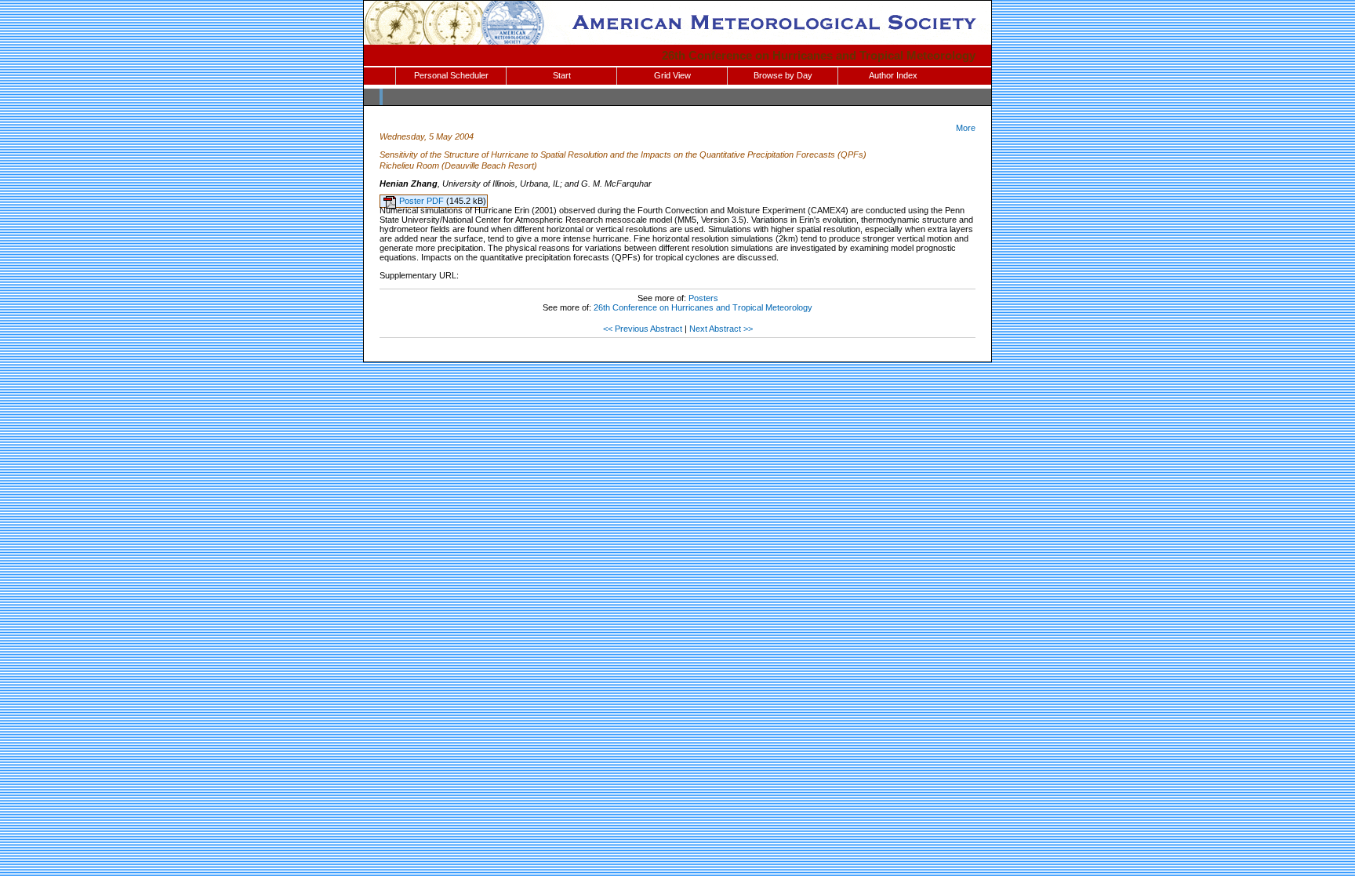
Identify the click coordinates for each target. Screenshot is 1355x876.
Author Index (893, 75)
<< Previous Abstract (642, 328)
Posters (703, 298)
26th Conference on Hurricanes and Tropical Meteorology (818, 55)
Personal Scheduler (451, 75)
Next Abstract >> (721, 328)
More (965, 128)
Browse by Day (783, 75)
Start (562, 75)
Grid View (672, 75)
